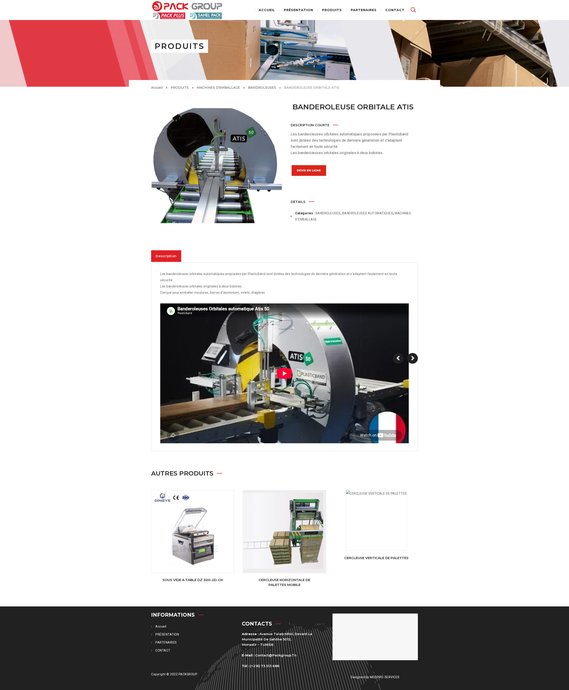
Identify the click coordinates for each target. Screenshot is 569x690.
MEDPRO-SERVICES (385, 677)
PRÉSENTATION (167, 634)
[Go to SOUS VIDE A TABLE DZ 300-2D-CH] (192, 531)
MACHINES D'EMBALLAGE (218, 88)
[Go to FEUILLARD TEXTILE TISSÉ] (412, 358)
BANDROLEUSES (262, 88)
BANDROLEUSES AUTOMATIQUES (367, 213)
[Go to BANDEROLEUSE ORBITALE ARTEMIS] (398, 358)
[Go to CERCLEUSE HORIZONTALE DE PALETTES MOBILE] (284, 531)
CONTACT (162, 650)
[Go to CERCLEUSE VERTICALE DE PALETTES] (376, 520)
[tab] (166, 256)
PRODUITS (180, 88)
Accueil (157, 88)
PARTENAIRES (166, 642)
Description (166, 256)
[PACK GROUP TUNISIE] (187, 10)
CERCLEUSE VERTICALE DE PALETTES (376, 558)
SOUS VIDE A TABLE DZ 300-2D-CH (192, 580)
